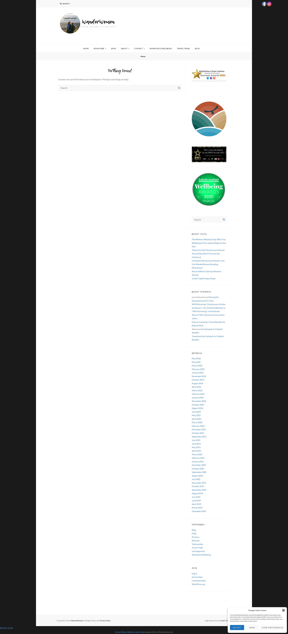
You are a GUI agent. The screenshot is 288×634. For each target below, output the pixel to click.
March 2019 (197, 507)
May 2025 (196, 362)
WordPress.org (198, 584)
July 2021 (196, 440)
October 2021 (198, 433)
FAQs (194, 533)
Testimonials (197, 544)
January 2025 (198, 372)
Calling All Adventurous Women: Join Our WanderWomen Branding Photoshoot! (208, 264)
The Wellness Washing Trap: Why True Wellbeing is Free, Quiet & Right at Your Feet (209, 243)
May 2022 (196, 415)
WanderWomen (98, 21)
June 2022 (196, 412)
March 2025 (197, 365)
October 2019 (198, 486)
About (124, 48)
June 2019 (196, 500)
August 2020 (197, 475)
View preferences (272, 628)
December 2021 (199, 429)
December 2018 (199, 511)
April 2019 (196, 504)
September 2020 (199, 472)
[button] (283, 610)
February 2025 (198, 369)
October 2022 (198, 404)
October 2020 (198, 468)
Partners (195, 537)
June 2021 (196, 443)
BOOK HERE (99, 48)
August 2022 (197, 408)
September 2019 (199, 490)
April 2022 (196, 419)
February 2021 (198, 458)
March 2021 (197, 454)
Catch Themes (226, 620)
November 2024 (199, 376)
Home (86, 48)
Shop (113, 48)
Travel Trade (183, 48)
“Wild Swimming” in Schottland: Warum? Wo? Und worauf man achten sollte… (208, 315)
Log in (194, 573)
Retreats (195, 540)
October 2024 (198, 380)
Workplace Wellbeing (161, 48)
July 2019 (196, 497)
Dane (194, 322)
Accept (237, 628)
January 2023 (198, 397)
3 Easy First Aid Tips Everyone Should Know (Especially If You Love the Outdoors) (208, 253)
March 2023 (197, 390)
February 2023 (198, 394)
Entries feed (197, 577)
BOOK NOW (6, 628)
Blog (197, 48)
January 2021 (198, 461)
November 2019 (199, 483)
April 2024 (196, 387)
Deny (252, 628)
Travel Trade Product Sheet (204, 278)
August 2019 (197, 493)
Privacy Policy (105, 620)
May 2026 (196, 358)
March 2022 (197, 422)
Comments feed (199, 580)
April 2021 (196, 451)
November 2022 (199, 401)
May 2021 (196, 447)
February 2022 (198, 426)
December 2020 (199, 465)
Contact (138, 48)
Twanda (195, 336)
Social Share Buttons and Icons (130, 632)
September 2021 (199, 436)
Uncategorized (198, 551)
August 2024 (197, 383)
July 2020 (196, 479)
